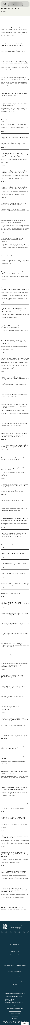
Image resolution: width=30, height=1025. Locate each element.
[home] (5, 4)
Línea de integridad (15, 1018)
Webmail (15, 948)
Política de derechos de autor (15, 1011)
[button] (15, 4)
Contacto (15, 984)
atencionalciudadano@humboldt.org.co (14, 1002)
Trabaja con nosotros (15, 951)
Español (24, 1023)
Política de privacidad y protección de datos (15, 1008)
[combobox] (25, 1023)
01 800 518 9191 (18, 996)
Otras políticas (15, 1016)
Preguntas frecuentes (15, 954)
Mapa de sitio (15, 941)
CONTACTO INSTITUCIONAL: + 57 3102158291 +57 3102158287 (15, 972)
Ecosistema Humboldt (15, 944)
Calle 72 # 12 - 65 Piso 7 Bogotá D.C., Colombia (15, 965)
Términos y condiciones (15, 1013)
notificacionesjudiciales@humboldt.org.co (15, 993)
